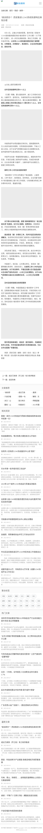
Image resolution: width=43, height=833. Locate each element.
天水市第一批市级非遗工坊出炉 (13, 469)
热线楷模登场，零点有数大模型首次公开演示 (18, 436)
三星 (38, 601)
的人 (34, 596)
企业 (15, 601)
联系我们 (9, 828)
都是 (28, 596)
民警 (27, 605)
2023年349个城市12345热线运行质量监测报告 (18, 484)
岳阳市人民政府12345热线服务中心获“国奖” (18, 451)
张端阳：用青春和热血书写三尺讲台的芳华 (18, 534)
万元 (21, 601)
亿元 (22, 596)
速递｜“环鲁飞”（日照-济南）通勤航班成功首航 (19, 795)
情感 (16, 11)
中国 (3, 596)
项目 (3, 605)
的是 (9, 601)
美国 (16, 596)
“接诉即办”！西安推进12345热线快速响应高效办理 (21, 727)
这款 (9, 605)
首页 (11, 11)
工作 (38, 605)
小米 (32, 605)
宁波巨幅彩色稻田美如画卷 (11, 811)
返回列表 (12, 380)
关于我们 (3, 828)
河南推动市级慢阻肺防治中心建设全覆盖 (17, 519)
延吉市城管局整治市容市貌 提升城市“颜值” (18, 690)
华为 (27, 601)
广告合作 (15, 828)
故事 (21, 11)
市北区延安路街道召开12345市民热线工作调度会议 (21, 552)
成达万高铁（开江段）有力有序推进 (22, 376)
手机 (32, 601)
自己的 (10, 596)
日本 (21, 605)
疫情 (3, 601)
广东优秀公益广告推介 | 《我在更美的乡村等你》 (20, 705)
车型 (15, 605)
